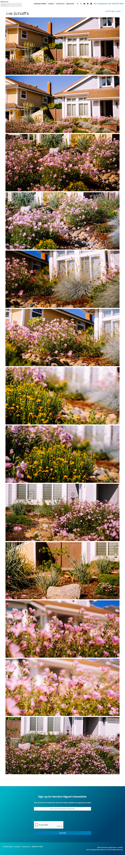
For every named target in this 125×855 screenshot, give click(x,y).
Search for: (4, 2)
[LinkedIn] (87, 3)
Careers (51, 4)
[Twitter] (81, 3)
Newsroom (70, 4)
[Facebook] (77, 3)
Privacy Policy (8, 847)
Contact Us (60, 4)
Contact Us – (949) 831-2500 (32, 847)
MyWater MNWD (40, 4)
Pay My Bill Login (113, 11)
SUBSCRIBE (62, 833)
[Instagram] (91, 3)
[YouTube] (84, 3)
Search (20, 4)
